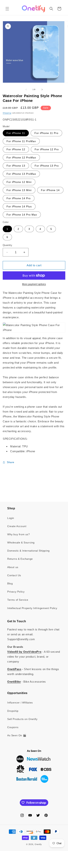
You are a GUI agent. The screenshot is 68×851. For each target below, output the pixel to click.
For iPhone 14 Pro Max (22, 214)
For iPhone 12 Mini (19, 182)
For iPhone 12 (16, 149)
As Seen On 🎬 (16, 735)
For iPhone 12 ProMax (21, 157)
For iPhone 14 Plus (19, 206)
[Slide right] (42, 90)
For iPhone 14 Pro (19, 198)
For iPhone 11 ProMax (21, 141)
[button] (7, 9)
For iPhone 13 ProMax (21, 173)
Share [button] (10, 462)
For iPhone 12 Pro (47, 149)
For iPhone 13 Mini (19, 190)
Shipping (7, 113)
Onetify (38, 844)
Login (10, 518)
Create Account (16, 526)
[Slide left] (26, 90)
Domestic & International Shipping (28, 550)
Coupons (12, 727)
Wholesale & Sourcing (21, 542)
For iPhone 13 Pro (47, 165)
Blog (10, 583)
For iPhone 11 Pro (46, 133)
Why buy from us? (18, 534)
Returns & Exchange (20, 558)
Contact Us (14, 575)
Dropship (12, 710)
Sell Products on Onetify (22, 719)
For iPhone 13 (16, 165)
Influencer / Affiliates (20, 702)
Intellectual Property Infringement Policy (32, 608)
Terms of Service (17, 599)
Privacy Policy (15, 591)
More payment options (34, 284)
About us (12, 567)
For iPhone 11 (16, 133)
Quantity (7, 245)
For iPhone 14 (50, 190)
